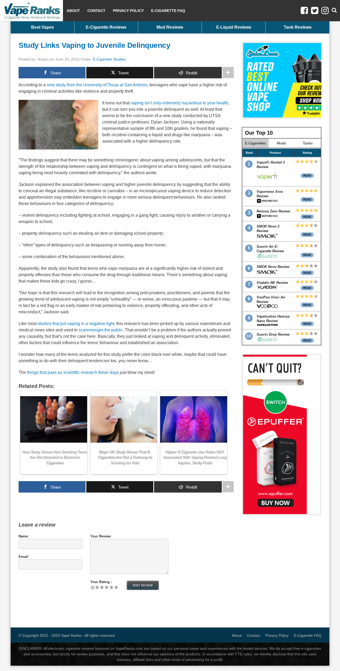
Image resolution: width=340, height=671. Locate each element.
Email (23, 557)
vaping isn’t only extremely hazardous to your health (179, 103)
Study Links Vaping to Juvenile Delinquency (94, 45)
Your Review (100, 536)
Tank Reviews (298, 27)
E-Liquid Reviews (233, 27)
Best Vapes (42, 27)
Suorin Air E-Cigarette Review (270, 249)
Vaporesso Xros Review (270, 194)
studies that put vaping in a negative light (76, 323)
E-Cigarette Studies (109, 59)
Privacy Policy (128, 10)
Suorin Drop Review (273, 334)
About (73, 10)
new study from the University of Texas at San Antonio (97, 85)
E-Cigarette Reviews (106, 27)
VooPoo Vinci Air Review (271, 299)
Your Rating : (101, 582)
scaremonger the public (101, 330)
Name (23, 536)
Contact (96, 10)
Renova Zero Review (273, 211)
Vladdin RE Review (272, 283)
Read (307, 175)
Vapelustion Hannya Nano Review (273, 318)
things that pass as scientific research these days (73, 372)
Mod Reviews (169, 27)
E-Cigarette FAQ (168, 10)
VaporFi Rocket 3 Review (271, 164)
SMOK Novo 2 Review (268, 228)
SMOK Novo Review (273, 267)
